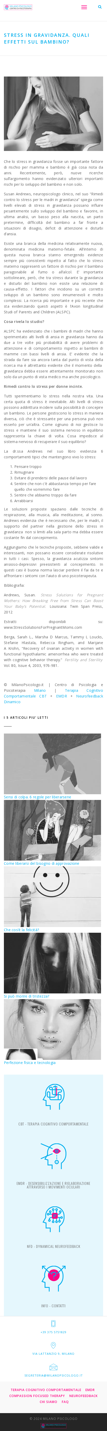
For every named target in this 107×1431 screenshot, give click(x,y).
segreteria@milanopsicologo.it (53, 1375)
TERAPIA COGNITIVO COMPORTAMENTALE (46, 1390)
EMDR (61, 696)
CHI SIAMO (48, 1402)
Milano (40, 690)
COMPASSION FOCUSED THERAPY (37, 1396)
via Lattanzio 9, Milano (53, 1354)
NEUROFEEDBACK (83, 1396)
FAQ (65, 1402)
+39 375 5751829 (53, 1332)
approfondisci (53, 1125)
